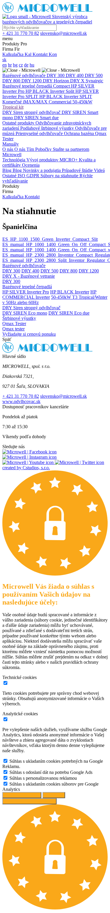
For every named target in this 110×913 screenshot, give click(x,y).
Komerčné (12, 101)
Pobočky (44, 149)
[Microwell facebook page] (29, 451)
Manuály (10, 143)
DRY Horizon (56, 80)
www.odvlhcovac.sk (21, 401)
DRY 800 (11, 80)
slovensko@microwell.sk (63, 396)
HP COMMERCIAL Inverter (49, 294)
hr (10, 64)
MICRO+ (69, 159)
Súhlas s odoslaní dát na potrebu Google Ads (50, 772)
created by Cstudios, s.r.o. (26, 467)
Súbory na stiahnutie (59, 175)
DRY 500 (94, 75)
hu (32, 64)
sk (4, 59)
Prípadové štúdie (78, 170)
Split (70, 91)
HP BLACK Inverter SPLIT (65, 96)
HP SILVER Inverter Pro (25, 291)
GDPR (33, 175)
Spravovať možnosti (22, 795)
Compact (62, 85)
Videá (99, 170)
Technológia (14, 159)
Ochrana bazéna (79, 133)
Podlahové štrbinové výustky (47, 128)
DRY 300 (56, 75)
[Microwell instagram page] (29, 457)
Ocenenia (31, 165)
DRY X (78, 80)
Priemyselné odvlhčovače (40, 133)
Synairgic (94, 80)
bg (15, 64)
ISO (22, 175)
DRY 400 (75, 75)
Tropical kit (12, 107)
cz (21, 64)
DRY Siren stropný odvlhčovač (32, 112)
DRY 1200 (32, 80)
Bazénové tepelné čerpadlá (27, 85)
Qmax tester (13, 328)
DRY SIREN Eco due (68, 312)
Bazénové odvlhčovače (24, 75)
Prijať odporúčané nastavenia (29, 801)
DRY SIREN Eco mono (24, 312)
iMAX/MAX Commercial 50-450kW (57, 101)
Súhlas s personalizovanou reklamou (43, 778)
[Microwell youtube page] (28, 462)
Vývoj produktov (43, 159)
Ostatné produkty (18, 122)
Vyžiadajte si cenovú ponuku (29, 334)
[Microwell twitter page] (79, 462)
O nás (8, 149)
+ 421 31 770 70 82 (20, 396)
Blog (7, 170)
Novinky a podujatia (42, 170)
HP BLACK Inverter (46, 91)
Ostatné (10, 175)
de (26, 64)
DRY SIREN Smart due (36, 117)
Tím (30, 149)
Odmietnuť (54, 795)
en (4, 64)
